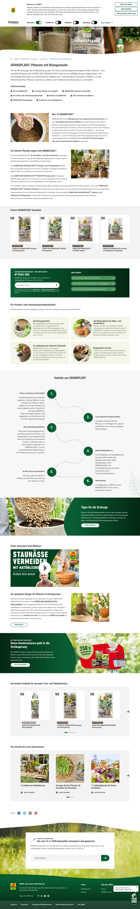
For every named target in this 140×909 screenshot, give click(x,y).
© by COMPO (81, 904)
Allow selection (126, 9)
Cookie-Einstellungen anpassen (64, 904)
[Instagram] (41, 896)
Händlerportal (85, 889)
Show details (105, 23)
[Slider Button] (128, 712)
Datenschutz (24, 904)
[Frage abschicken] (56, 285)
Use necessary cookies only (126, 13)
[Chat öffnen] (134, 899)
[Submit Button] (105, 858)
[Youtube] (45, 896)
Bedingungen (36, 289)
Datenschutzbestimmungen (48, 289)
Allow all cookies (126, 4)
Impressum (14, 904)
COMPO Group (106, 892)
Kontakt (83, 892)
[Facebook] (38, 896)
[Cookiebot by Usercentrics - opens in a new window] (13, 22)
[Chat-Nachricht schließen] (137, 887)
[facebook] (19, 813)
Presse (103, 889)
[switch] (58, 22)
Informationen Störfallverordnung (41, 904)
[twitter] (24, 813)
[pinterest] (36, 813)
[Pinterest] (48, 896)
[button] (66, 732)
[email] (30, 813)
